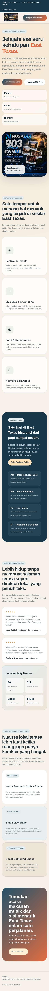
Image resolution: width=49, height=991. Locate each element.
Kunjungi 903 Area (34, 82)
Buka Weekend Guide (20, 462)
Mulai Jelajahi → (18, 952)
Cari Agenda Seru (12, 82)
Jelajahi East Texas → (35, 18)
